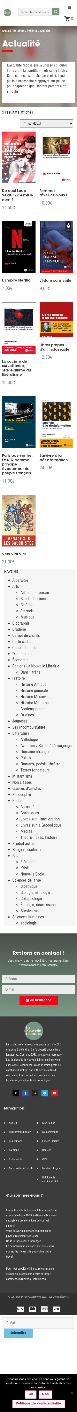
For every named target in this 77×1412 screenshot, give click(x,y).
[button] (69, 7)
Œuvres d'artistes (26, 788)
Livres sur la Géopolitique (41, 825)
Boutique (18, 31)
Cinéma (27, 604)
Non (45, 1394)
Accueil (6, 31)
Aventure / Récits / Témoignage (46, 745)
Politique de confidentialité (38, 1403)
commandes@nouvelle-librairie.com (26, 1279)
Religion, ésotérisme (28, 849)
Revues (18, 855)
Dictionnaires (22, 653)
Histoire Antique (33, 684)
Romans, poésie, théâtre (40, 763)
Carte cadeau (22, 641)
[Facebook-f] (25, 1093)
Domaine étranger (35, 751)
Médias (26, 831)
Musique (27, 617)
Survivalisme (31, 910)
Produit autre (23, 843)
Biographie (21, 623)
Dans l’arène (30, 672)
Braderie (19, 629)
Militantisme (22, 776)
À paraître (20, 580)
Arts (15, 586)
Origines (27, 714)
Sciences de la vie (26, 880)
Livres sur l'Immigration (40, 818)
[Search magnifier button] (55, 11)
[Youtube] (54, 1093)
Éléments (28, 861)
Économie (20, 659)
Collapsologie (31, 898)
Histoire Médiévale (35, 696)
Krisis (25, 867)
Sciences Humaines (28, 916)
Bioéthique (29, 886)
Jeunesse (20, 721)
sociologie (29, 922)
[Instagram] (35, 1093)
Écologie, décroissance (39, 904)
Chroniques (30, 812)
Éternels (27, 610)
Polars (26, 757)
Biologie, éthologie (35, 892)
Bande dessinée (33, 598)
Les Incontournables (29, 727)
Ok (31, 1394)
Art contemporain (35, 592)
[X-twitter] (16, 1093)
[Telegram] (44, 1093)
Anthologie (29, 739)
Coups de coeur (25, 647)
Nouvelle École (32, 874)
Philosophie (21, 794)
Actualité (27, 806)
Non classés (22, 782)
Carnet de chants (26, 635)
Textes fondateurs (35, 769)
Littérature (20, 733)
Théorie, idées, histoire (39, 837)
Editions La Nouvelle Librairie (35, 665)
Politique (32, 31)
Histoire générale (34, 690)
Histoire (18, 678)
